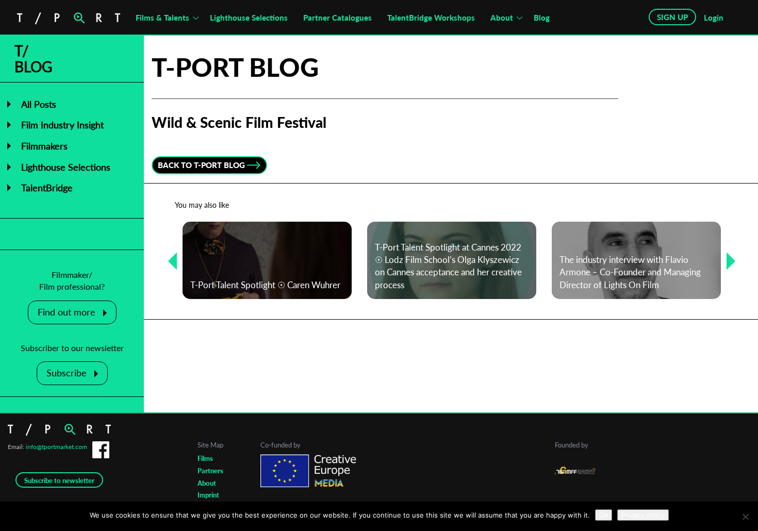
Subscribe (66, 372)
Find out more (66, 312)
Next (727, 260)
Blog (542, 17)
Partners (210, 471)
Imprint (208, 495)
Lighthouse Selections (249, 17)
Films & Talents (162, 17)
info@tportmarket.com (56, 447)
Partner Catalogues (337, 17)
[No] (745, 516)
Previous (168, 260)
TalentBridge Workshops (431, 17)
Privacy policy (643, 515)
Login (713, 17)
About (501, 17)
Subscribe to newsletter (59, 480)
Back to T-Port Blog (201, 165)
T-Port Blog (235, 67)
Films (205, 458)
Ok (603, 515)
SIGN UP (672, 17)
